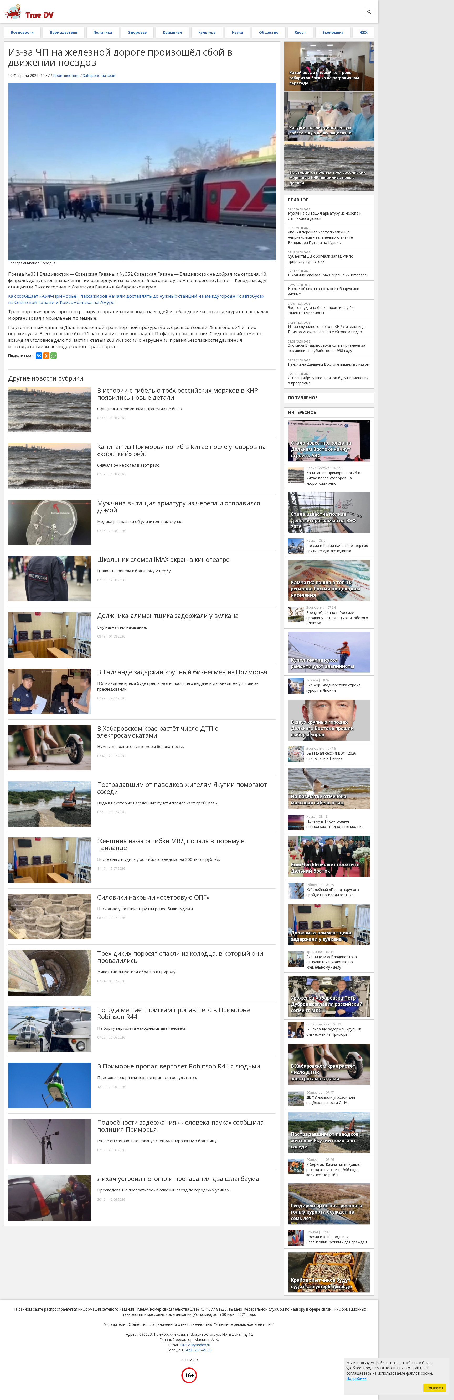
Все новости (22, 32)
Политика (103, 32)
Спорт (300, 32)
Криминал (172, 32)
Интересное (302, 412)
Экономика (332, 32)
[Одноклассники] (46, 355)
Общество (268, 32)
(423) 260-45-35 (198, 1350)
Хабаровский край (99, 75)
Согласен (434, 1387)
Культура (207, 32)
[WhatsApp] (53, 355)
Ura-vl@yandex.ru (195, 1344)
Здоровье (137, 32)
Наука (237, 32)
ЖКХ (364, 32)
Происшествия (63, 32)
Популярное (302, 397)
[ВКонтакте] (39, 355)
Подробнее (356, 1378)
